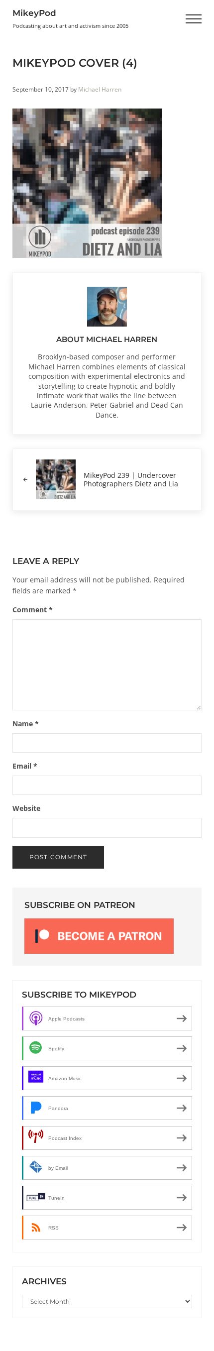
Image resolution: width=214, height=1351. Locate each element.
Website (26, 808)
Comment (32, 609)
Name (25, 723)
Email (24, 766)
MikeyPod (34, 13)
